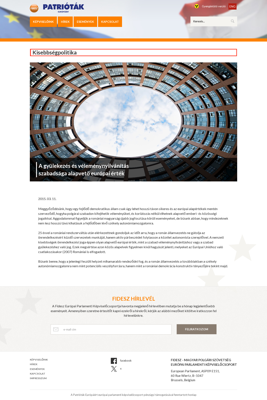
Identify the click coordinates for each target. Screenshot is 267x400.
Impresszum (38, 378)
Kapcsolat (110, 21)
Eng (232, 6)
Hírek (65, 21)
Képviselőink (43, 21)
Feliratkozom (196, 329)
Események (85, 21)
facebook (126, 360)
